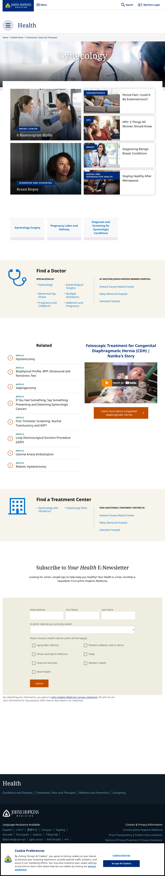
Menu (41, 6)
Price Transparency (120, 835)
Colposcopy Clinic (76, 507)
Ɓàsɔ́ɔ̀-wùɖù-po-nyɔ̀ (14, 839)
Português (22, 834)
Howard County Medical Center (116, 286)
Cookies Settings (121, 855)
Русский (7, 834)
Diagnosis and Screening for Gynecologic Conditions (101, 227)
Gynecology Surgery (27, 227)
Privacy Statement (151, 840)
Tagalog (60, 830)
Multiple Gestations (72, 295)
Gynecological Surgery (74, 286)
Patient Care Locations (148, 835)
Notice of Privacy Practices (121, 840)
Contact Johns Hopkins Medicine (142, 830)
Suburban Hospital (109, 301)
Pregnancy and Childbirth (47, 304)
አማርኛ (19, 830)
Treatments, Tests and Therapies (41, 37)
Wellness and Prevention (94, 792)
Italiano (37, 834)
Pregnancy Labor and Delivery (64, 227)
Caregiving (119, 792)
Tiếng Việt (52, 834)
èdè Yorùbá (54, 839)
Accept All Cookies (121, 863)
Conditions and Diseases (18, 792)
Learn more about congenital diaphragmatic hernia (119, 412)
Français (46, 830)
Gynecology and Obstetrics (48, 509)
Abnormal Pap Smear (47, 295)
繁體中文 (32, 830)
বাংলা (66, 839)
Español (7, 830)
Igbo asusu (36, 839)
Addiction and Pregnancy (74, 304)
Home (5, 37)
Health (27, 25)
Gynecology (45, 284)
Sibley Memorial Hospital (113, 293)
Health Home (17, 37)
